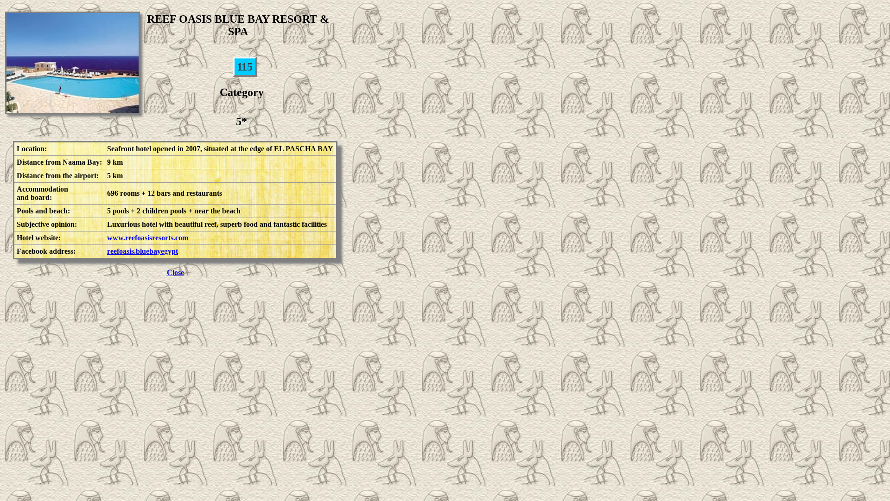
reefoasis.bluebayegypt (142, 251)
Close (175, 272)
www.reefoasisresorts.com (147, 238)
